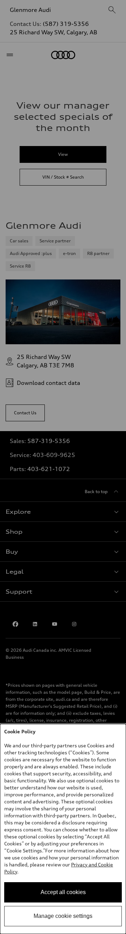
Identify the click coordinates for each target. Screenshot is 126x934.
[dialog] (63, 829)
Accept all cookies (63, 892)
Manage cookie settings (63, 916)
